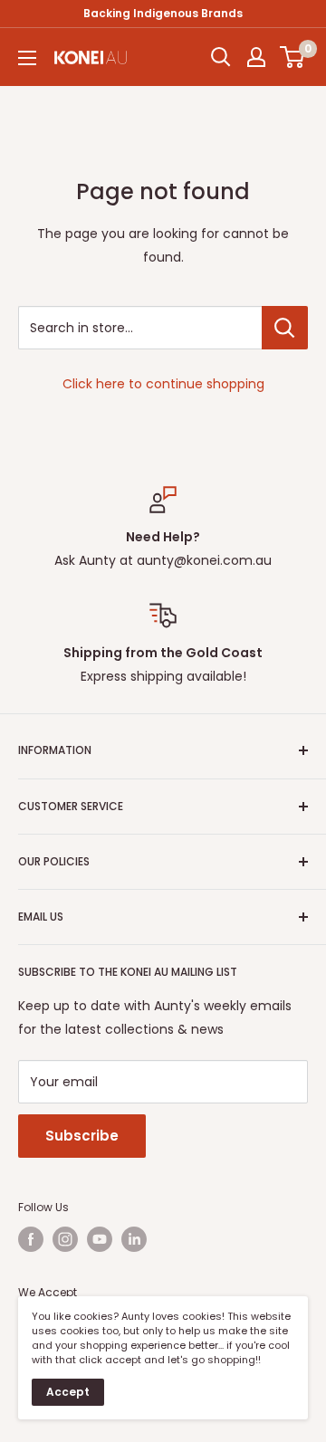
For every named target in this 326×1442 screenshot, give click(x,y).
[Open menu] (27, 58)
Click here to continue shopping (163, 384)
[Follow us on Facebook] (30, 1239)
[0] (293, 57)
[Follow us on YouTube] (99, 1239)
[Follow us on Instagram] (65, 1239)
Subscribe (82, 1135)
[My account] (256, 57)
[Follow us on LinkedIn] (134, 1239)
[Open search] (221, 57)
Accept (68, 1391)
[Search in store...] (285, 327)
